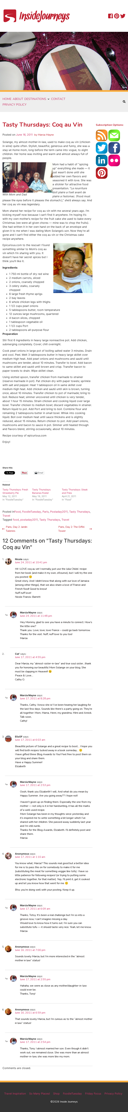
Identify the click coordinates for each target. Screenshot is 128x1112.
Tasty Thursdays (79, 511)
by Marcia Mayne (44, 135)
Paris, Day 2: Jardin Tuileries (16, 529)
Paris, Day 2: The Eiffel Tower (71, 529)
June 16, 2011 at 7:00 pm (30, 950)
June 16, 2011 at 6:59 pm (30, 1013)
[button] (37, 99)
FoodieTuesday (31, 511)
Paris (45, 511)
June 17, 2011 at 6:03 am (30, 740)
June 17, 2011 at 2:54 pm (35, 1042)
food (16, 519)
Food (17, 511)
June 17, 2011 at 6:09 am (35, 909)
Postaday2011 (59, 511)
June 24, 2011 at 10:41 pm (31, 562)
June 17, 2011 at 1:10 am (30, 857)
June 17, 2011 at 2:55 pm (35, 979)
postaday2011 (29, 519)
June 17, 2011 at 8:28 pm (35, 698)
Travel (6, 515)
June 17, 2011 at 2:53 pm (35, 785)
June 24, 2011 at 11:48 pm (36, 616)
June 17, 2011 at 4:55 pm (30, 657)
